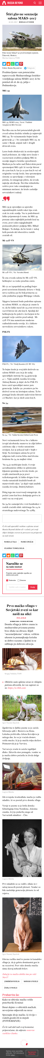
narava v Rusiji (31, 981)
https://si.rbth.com (17, 688)
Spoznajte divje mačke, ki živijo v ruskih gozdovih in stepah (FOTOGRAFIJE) (19, 1018)
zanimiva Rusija (11, 981)
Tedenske (12, 580)
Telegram (31, 68)
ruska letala (10, 542)
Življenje (21, 618)
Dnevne (23, 580)
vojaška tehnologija (14, 548)
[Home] (4, 3)
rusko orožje (27, 542)
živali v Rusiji (10, 988)
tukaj (13, 1055)
